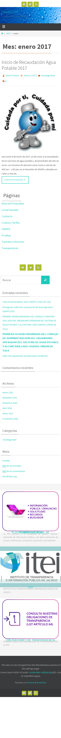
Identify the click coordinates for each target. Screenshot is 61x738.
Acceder (6, 458)
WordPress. (41, 680)
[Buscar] (45, 278)
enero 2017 (7, 411)
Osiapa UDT (10, 11)
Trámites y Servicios (13, 240)
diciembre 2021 (9, 395)
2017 (8, 33)
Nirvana (30, 680)
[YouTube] (24, 4)
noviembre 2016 (10, 416)
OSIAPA (6, 227)
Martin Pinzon (12, 75)
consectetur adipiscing (40, 670)
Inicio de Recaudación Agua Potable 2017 (29, 65)
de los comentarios (13, 469)
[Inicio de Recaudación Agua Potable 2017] (30, 120)
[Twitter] (30, 4)
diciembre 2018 (9, 401)
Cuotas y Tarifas (11, 221)
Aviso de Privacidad (13, 201)
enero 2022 (7, 390)
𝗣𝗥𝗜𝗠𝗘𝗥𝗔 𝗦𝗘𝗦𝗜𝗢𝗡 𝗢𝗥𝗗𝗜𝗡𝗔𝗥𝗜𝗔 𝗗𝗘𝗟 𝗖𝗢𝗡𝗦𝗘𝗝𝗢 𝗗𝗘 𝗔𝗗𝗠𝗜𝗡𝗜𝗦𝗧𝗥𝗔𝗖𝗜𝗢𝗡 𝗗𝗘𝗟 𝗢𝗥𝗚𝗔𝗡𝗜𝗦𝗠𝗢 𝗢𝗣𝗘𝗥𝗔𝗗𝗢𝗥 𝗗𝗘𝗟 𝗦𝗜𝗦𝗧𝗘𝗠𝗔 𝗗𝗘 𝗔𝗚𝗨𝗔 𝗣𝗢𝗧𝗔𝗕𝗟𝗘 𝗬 (30, 340)
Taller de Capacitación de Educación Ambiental (24, 354)
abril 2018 (7, 406)
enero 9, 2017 (30, 75)
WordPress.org (9, 474)
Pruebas (6, 233)
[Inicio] (2, 33)
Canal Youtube (10, 208)
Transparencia (10, 246)
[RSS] (36, 4)
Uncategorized (48, 75)
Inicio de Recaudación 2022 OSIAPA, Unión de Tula (26, 300)
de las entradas (11, 463)
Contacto (7, 214)
